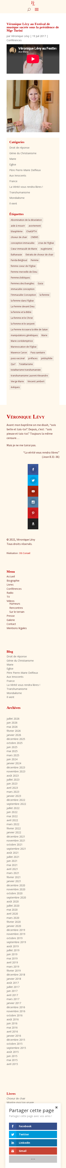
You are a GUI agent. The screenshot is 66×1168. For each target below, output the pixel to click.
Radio (10, 592)
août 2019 (13, 946)
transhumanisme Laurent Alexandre (29, 375)
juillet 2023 (13, 779)
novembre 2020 (16, 889)
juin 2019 (12, 954)
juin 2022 (12, 812)
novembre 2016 (16, 1011)
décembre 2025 (16, 739)
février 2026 (14, 730)
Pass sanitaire (38, 352)
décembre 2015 (16, 1039)
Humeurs (14, 603)
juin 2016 (12, 1023)
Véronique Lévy (20, 36)
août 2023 (13, 775)
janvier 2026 (14, 735)
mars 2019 (13, 966)
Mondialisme (17, 198)
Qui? (13, 364)
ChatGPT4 (31, 231)
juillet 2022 (13, 808)
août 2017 (13, 982)
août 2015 (13, 1052)
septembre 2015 (16, 1048)
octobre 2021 (15, 844)
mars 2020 (13, 917)
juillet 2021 (13, 857)
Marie (12, 159)
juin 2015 (12, 1056)
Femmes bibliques (20, 277)
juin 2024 (12, 759)
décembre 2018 (16, 974)
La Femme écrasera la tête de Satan (29, 329)
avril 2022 (12, 820)
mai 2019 (12, 958)
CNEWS (34, 237)
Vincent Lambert (35, 381)
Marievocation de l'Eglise (23, 346)
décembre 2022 (16, 800)
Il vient (13, 203)
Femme (34, 260)
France (13, 181)
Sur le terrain (16, 611)
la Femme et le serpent (22, 323)
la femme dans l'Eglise (22, 300)
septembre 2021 (16, 848)
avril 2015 (12, 1064)
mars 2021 (13, 873)
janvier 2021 (14, 881)
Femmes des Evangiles (22, 283)
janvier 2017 (14, 1003)
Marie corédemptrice (22, 340)
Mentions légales (17, 628)
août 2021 (13, 852)
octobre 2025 (15, 743)
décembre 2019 (16, 930)
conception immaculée (22, 243)
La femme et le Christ (22, 317)
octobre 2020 (15, 893)
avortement (35, 225)
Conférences (14, 40)
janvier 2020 (14, 926)
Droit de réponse (19, 147)
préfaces (32, 358)
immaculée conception (22, 289)
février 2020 (14, 921)
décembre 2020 (16, 885)
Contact (11, 624)
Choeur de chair (16, 1098)
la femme (44, 294)
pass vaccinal (18, 358)
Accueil (11, 576)
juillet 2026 (13, 718)
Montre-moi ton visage (20, 1102)
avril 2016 (12, 1031)
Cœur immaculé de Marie (24, 248)
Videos (10, 601)
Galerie (11, 620)
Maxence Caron (19, 352)
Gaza (40, 283)
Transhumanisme (19, 192)
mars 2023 (13, 791)
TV (8, 596)
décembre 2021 (16, 836)
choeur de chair (19, 237)
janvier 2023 (14, 796)
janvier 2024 (14, 763)
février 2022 (14, 828)
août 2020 (13, 901)
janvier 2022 (14, 832)
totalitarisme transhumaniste (26, 369)
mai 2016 (12, 1027)
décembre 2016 (16, 1007)
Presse (11, 615)
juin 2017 (12, 991)
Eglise (12, 164)
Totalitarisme (26, 364)
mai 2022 (12, 816)
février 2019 (14, 970)
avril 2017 (12, 995)
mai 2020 (12, 909)
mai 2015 (12, 1060)
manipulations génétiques (24, 335)
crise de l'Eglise (46, 243)
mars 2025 (13, 755)
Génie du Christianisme (22, 153)
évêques (15, 387)
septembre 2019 (16, 942)
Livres (10, 584)
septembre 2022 (16, 804)
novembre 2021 (16, 840)
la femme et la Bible (21, 312)
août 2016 (13, 1019)
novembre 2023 (16, 771)
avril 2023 (12, 787)
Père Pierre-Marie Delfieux (25, 170)
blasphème (17, 231)
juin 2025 (12, 747)
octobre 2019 (15, 938)
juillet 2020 (13, 905)
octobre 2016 (15, 1015)
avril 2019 (12, 962)
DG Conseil (24, 553)
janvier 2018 (14, 978)
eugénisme (46, 248)
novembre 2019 (16, 934)
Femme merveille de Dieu (24, 271)
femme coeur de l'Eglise (23, 266)
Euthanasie (16, 254)
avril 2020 (12, 913)
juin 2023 (12, 783)
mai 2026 (12, 726)
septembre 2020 (16, 897)
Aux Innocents (17, 175)
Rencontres (16, 607)
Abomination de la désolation (26, 219)
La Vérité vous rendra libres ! (26, 186)
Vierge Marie (17, 381)
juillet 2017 (13, 987)
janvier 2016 (14, 1035)
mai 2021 (12, 865)
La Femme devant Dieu (22, 306)
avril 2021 (12, 869)
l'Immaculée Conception (23, 294)
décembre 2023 (16, 767)
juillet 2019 (13, 950)
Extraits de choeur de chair (39, 254)
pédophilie (46, 358)
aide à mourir (18, 225)
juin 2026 (12, 722)
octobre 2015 (15, 1043)
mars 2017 (13, 999)
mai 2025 (12, 751)
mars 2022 (13, 824)
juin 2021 (12, 861)
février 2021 (14, 877)
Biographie (13, 580)
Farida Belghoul (19, 260)
